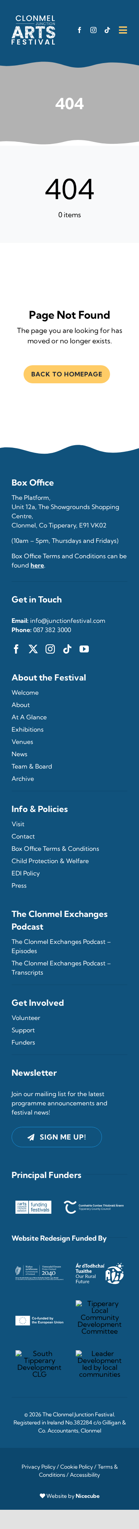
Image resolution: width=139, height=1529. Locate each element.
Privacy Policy (39, 1466)
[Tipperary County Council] (94, 1204)
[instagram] (93, 30)
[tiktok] (107, 30)
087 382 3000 (52, 630)
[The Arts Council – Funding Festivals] (33, 1204)
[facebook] (79, 30)
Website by (73, 1495)
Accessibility (85, 1474)
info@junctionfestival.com (67, 620)
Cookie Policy (76, 1466)
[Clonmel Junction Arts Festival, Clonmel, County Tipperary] (33, 18)
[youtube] (84, 649)
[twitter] (33, 649)
